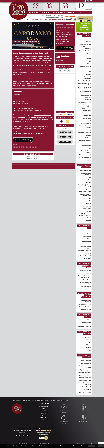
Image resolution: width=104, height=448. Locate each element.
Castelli (43, 408)
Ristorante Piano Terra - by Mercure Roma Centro (84, 88)
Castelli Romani (86, 345)
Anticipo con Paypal (22, 435)
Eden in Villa (87, 258)
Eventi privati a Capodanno (87, 383)
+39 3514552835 (57, 19)
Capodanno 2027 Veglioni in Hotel (84, 265)
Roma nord (88, 339)
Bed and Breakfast (43, 406)
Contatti (80, 12)
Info (74, 12)
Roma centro (87, 337)
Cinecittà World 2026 (85, 309)
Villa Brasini (87, 99)
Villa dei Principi (86, 241)
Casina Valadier (86, 63)
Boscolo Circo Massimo (84, 81)
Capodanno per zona (57, 12)
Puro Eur (88, 135)
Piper (89, 179)
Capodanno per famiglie (84, 375)
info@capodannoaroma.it (35, 443)
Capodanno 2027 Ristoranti (84, 34)
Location (42, 12)
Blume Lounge (87, 130)
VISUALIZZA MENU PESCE (33, 158)
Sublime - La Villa (86, 218)
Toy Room (88, 220)
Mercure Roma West (85, 44)
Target (89, 71)
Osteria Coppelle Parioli (84, 102)
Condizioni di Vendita (79, 443)
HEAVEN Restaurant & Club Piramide (84, 109)
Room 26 (88, 203)
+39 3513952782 (45, 19)
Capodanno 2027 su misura (84, 356)
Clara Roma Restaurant (84, 157)
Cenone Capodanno (85, 360)
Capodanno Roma (33, 12)
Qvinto (89, 120)
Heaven (89, 160)
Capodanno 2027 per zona (84, 332)
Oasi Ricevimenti (45, 56)
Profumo (88, 58)
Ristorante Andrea (86, 145)
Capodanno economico (84, 372)
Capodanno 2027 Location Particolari (84, 294)
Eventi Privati (68, 12)
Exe (90, 61)
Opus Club (88, 189)
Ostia (89, 350)
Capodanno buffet (86, 363)
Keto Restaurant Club (85, 113)
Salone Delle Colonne (85, 51)
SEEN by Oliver (86, 115)
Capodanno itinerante (85, 380)
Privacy (49, 443)
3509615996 (33, 147)
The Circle (88, 74)
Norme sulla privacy (87, 443)
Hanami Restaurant (85, 123)
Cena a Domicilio (86, 387)
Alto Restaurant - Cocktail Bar (86, 77)
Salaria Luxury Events (85, 155)
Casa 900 (88, 41)
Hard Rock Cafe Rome (84, 140)
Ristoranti (43, 413)
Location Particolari (43, 412)
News (47, 12)
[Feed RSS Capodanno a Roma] (91, 442)
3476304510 (24, 147)
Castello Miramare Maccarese (86, 47)
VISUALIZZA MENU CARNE (33, 156)
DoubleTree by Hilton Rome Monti (85, 92)
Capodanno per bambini (84, 392)
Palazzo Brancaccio (85, 66)
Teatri (43, 415)
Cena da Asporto (86, 389)
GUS (89, 56)
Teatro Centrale (86, 208)
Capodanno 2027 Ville (84, 226)
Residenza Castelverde (84, 132)
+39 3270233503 (32, 19)
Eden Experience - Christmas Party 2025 (85, 214)
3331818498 (16, 147)
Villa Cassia (87, 39)
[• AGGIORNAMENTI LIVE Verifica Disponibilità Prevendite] (84, 21)
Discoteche (43, 410)
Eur (90, 342)
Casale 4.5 (88, 53)
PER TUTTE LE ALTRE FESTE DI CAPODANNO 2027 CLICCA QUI (43, 167)
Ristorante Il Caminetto (84, 143)
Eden (89, 69)
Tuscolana (88, 347)
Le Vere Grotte (87, 118)
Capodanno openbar (85, 370)
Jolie (89, 148)
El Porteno (88, 137)
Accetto (91, 446)
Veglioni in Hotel (43, 417)
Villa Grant (88, 253)
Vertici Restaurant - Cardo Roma (85, 96)
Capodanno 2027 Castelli (84, 315)
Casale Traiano (87, 236)
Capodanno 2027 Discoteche (84, 166)
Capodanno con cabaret (84, 377)
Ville (43, 419)
